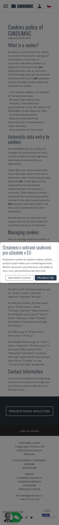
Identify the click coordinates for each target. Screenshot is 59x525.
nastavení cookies (19, 277)
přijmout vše (45, 277)
